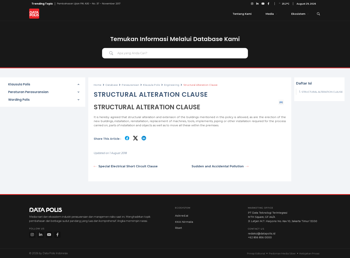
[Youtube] (49, 235)
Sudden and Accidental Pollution (218, 166)
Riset (178, 228)
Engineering (171, 84)
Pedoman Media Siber (282, 253)
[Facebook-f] (57, 235)
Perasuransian (130, 84)
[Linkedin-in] (41, 235)
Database (112, 84)
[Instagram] (32, 235)
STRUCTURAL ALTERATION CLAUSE (322, 91)
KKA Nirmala (184, 222)
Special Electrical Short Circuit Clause (128, 166)
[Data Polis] (38, 14)
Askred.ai (181, 215)
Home (98, 84)
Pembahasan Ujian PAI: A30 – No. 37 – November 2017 (88, 3)
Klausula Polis (151, 84)
